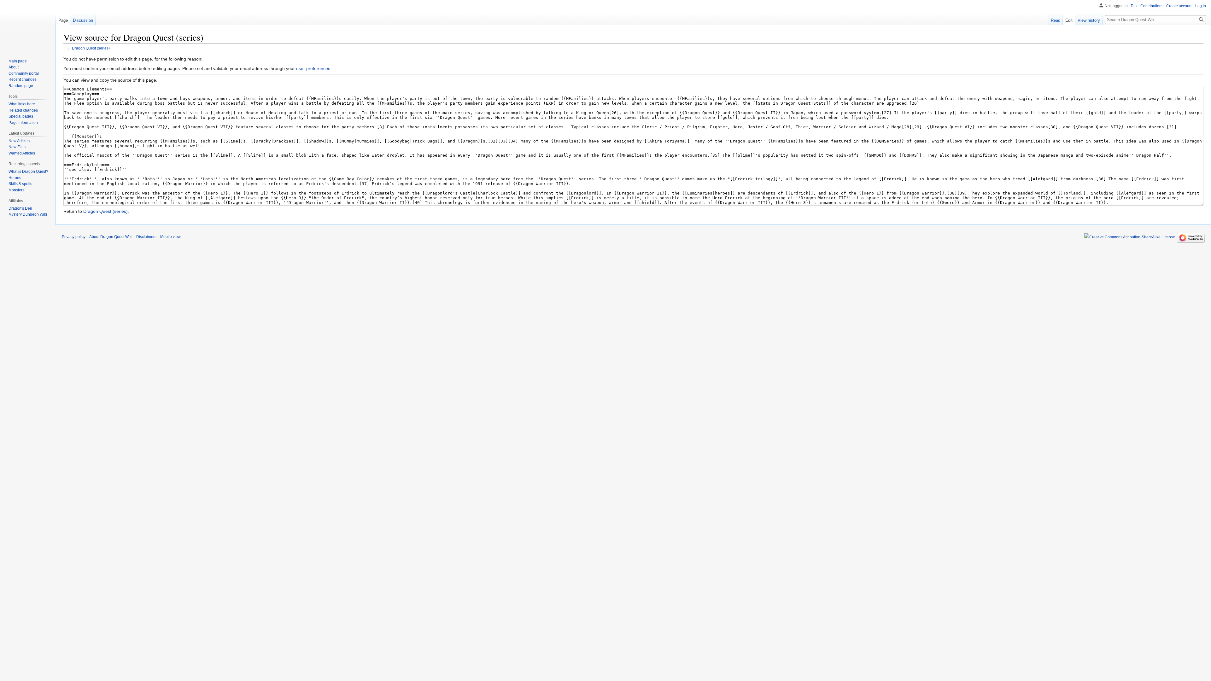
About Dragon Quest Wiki (110, 237)
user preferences (313, 68)
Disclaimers (146, 237)
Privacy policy (73, 237)
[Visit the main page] (28, 25)
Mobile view (170, 237)
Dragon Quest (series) (91, 48)
